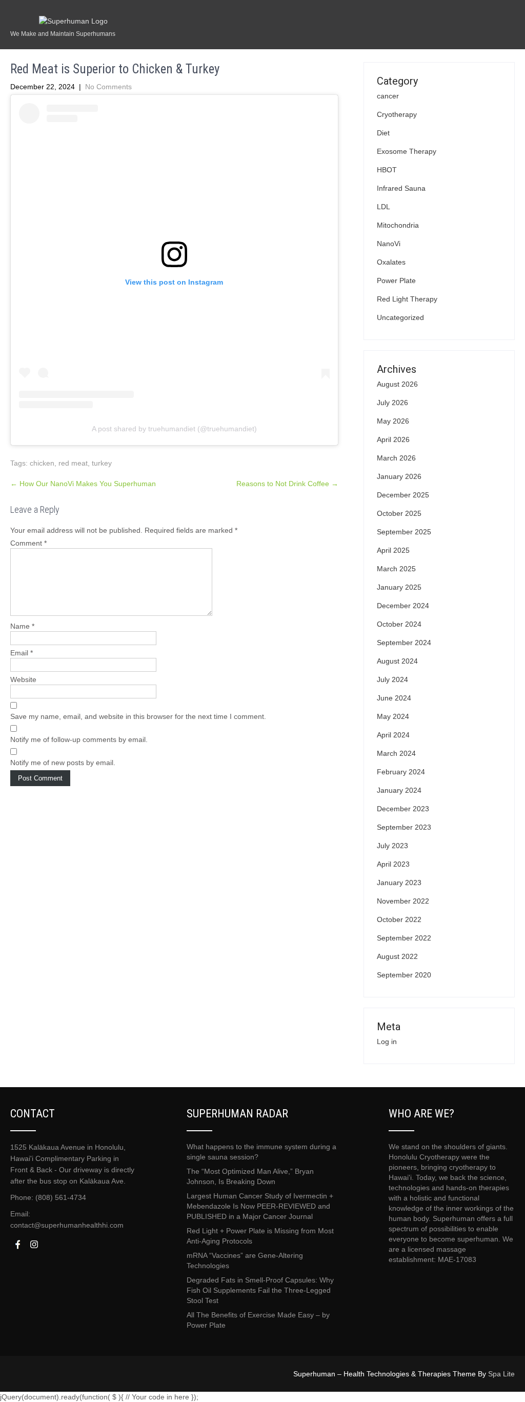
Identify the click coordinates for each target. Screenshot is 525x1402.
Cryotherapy (397, 114)
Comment (28, 543)
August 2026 (397, 384)
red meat (73, 463)
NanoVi (388, 243)
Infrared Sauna (401, 188)
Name (22, 626)
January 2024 (399, 790)
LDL (383, 207)
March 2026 (396, 458)
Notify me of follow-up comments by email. (79, 739)
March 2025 (396, 569)
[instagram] (34, 1244)
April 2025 (393, 550)
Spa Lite (501, 1374)
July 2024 (392, 679)
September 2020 (404, 975)
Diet (383, 133)
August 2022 (397, 956)
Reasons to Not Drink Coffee (287, 483)
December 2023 (403, 809)
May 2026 (393, 421)
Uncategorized (400, 317)
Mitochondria (398, 225)
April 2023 (393, 864)
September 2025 (404, 532)
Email (21, 653)
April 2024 (393, 735)
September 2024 (404, 642)
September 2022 (404, 938)
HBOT (387, 170)
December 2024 (403, 606)
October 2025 (399, 513)
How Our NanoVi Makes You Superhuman (83, 483)
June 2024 (394, 698)
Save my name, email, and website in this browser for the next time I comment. (138, 716)
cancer (388, 96)
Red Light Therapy (407, 299)
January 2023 (399, 882)
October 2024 (399, 624)
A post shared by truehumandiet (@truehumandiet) (174, 429)
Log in (387, 1041)
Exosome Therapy (406, 151)
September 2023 (404, 827)
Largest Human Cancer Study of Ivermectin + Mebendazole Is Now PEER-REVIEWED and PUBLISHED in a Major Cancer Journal (260, 1206)
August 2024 (397, 661)
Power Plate (396, 280)
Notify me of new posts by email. (62, 762)
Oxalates (391, 262)
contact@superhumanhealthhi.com (67, 1225)
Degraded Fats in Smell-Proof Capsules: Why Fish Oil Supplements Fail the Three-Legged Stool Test (260, 1290)
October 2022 (399, 919)
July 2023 (392, 846)
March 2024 (396, 753)
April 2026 (393, 439)
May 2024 (393, 716)
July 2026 (392, 402)
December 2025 (403, 495)
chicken (42, 463)
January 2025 (399, 587)
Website (23, 679)
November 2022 (403, 901)
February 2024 (401, 772)
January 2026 (399, 476)
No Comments (108, 87)
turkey (102, 463)
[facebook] (17, 1244)
